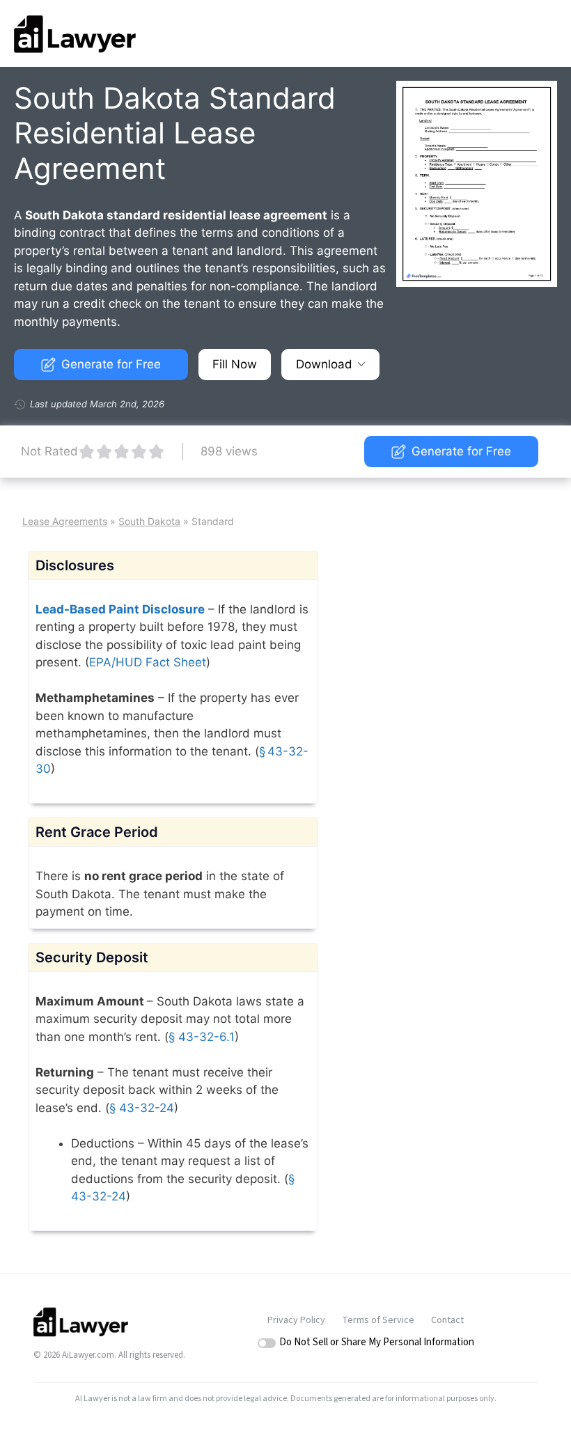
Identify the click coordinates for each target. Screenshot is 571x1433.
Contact (447, 1320)
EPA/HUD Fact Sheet (147, 662)
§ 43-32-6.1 (202, 1037)
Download (324, 364)
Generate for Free (111, 364)
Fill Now (234, 364)
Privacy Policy (296, 1320)
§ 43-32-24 (141, 1108)
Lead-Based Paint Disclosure (120, 609)
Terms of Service (378, 1320)
